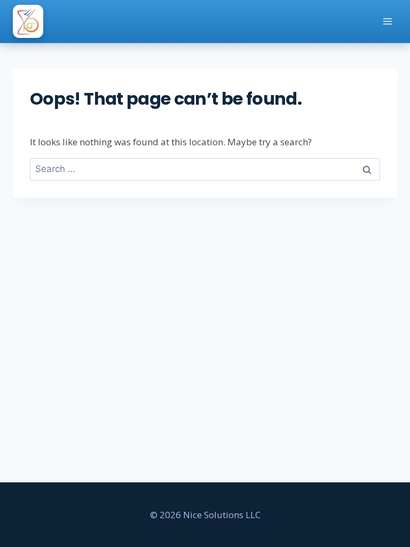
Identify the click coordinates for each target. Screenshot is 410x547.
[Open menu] (387, 21)
